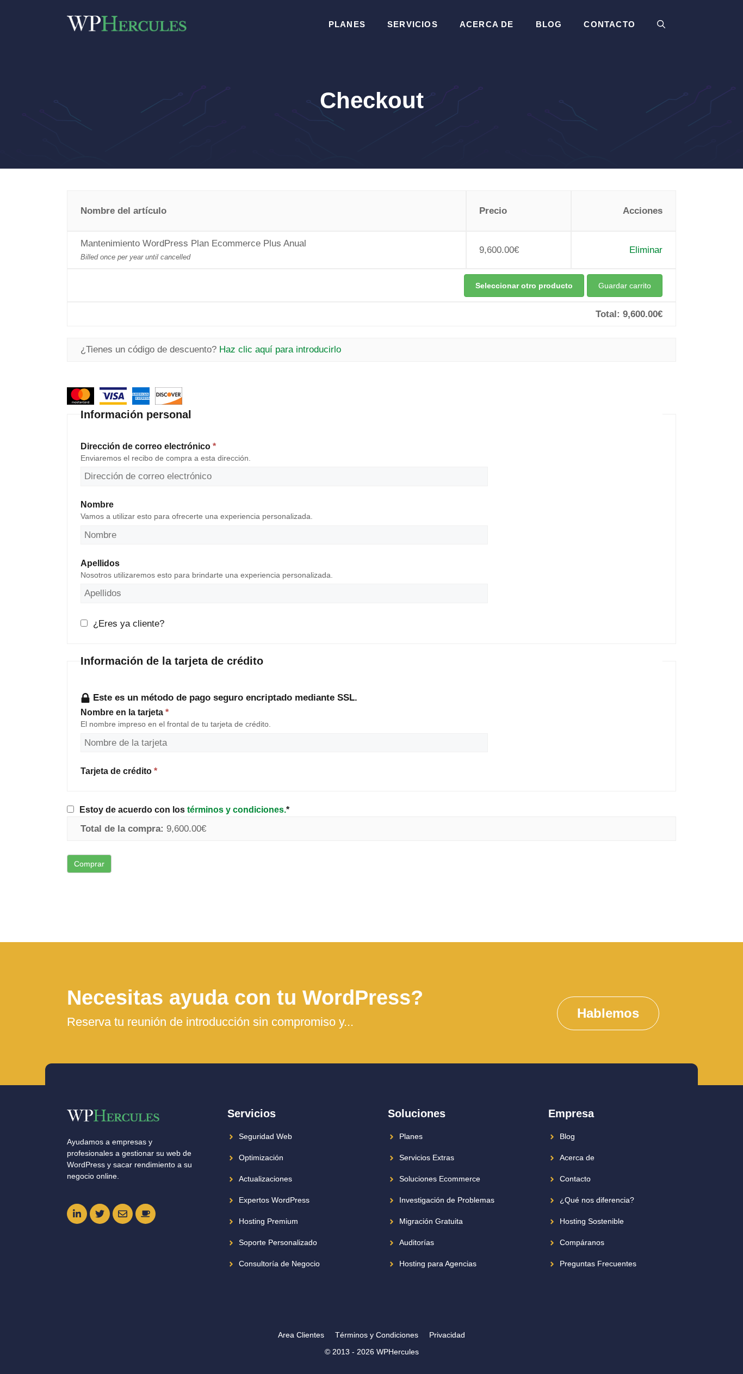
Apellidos (100, 563)
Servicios (412, 24)
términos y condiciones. (236, 809)
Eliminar (645, 250)
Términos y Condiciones (376, 1334)
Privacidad (447, 1334)
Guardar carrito (624, 285)
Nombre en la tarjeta (125, 712)
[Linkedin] (77, 1214)
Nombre (97, 504)
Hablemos (608, 1013)
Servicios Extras (426, 1157)
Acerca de (487, 24)
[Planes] (145, 1214)
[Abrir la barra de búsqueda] (661, 24)
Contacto (609, 24)
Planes (347, 24)
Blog (549, 24)
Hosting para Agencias (437, 1263)
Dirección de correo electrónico (148, 446)
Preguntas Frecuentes (598, 1263)
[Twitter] (100, 1214)
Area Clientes (301, 1334)
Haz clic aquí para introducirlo (280, 349)
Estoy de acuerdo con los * (184, 809)
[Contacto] (123, 1214)
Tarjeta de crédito (119, 770)
